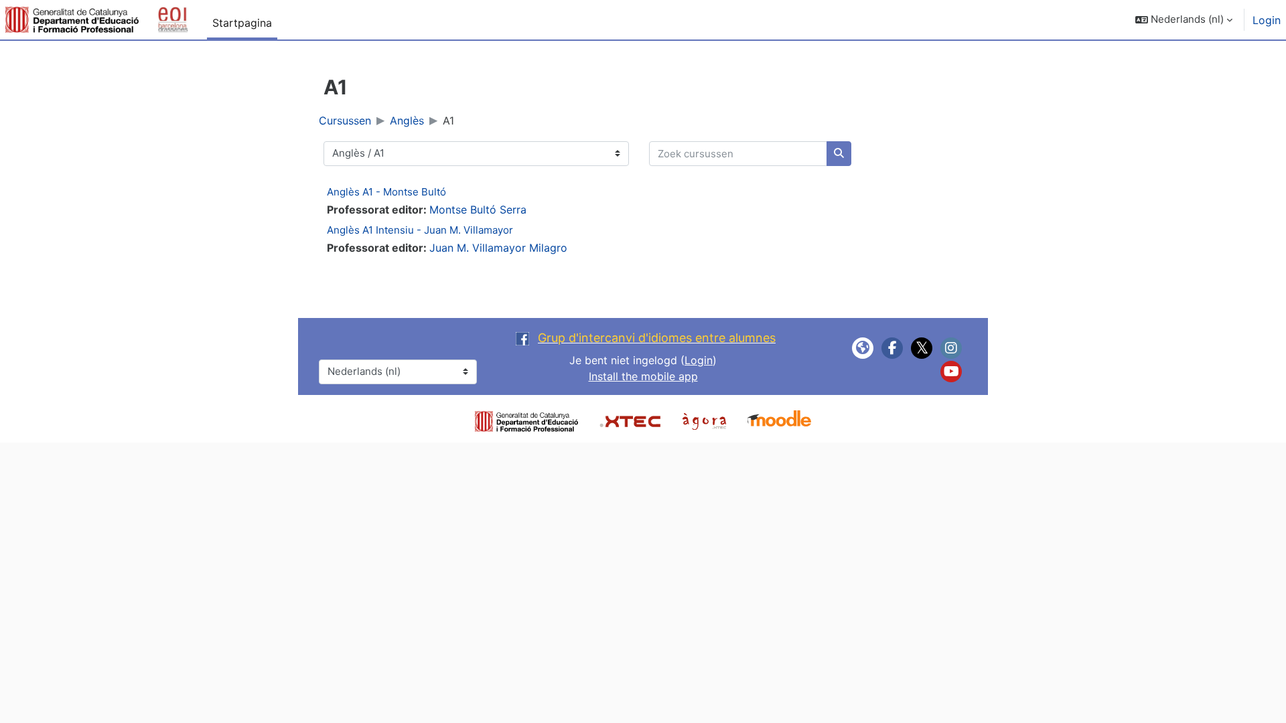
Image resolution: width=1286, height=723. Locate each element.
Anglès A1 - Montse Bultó (386, 191)
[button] (1184, 19)
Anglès (407, 120)
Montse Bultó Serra (477, 209)
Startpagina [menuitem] (242, 22)
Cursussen (345, 120)
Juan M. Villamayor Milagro (498, 247)
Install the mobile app (643, 376)
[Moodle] (779, 420)
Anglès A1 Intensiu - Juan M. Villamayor (420, 230)
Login (1267, 20)
